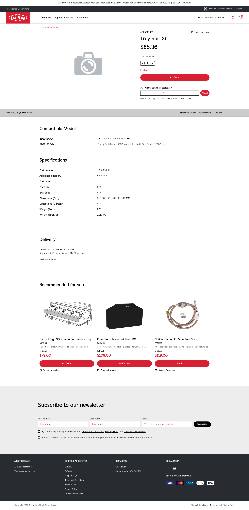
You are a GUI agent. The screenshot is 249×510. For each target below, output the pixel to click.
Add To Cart (175, 77)
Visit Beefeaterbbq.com (24, 471)
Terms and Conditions (93, 432)
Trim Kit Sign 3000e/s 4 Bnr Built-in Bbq (65, 339)
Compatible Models (187, 113)
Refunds (68, 471)
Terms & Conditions (200, 505)
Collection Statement (135, 432)
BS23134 (43, 343)
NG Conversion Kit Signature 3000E (177, 339)
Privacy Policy (112, 432)
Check (204, 93)
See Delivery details (47, 259)
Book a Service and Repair (220, 9)
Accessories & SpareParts (18, 9)
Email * (145, 419)
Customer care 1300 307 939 (128, 471)
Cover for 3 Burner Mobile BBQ (116, 339)
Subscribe (202, 424)
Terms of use (70, 485)
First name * (44, 419)
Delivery (218, 113)
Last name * (96, 419)
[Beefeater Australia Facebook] (169, 469)
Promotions (82, 18)
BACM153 (101, 343)
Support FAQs (71, 476)
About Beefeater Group (24, 467)
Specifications (205, 113)
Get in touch (120, 467)
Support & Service (64, 18)
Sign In (239, 9)
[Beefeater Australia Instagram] (176, 469)
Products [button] (46, 18)
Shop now (186, 3)
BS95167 (158, 343)
